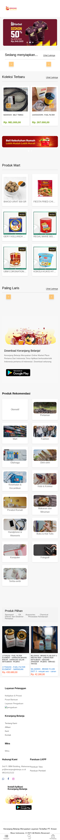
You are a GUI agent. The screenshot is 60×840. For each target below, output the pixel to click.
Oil (19, 614)
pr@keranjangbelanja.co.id (14, 769)
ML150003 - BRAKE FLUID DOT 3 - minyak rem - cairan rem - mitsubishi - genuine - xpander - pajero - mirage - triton (44, 660)
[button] (27, 42)
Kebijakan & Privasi (13, 696)
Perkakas (9, 618)
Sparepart (9, 614)
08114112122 (8, 773)
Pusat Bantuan (11, 699)
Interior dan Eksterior (14, 616)
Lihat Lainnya (49, 55)
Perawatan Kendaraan (38, 616)
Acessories (30, 614)
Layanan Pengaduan (14, 703)
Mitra (7, 751)
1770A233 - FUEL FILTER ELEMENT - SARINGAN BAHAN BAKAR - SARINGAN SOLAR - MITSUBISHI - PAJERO (14, 659)
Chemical (44, 614)
